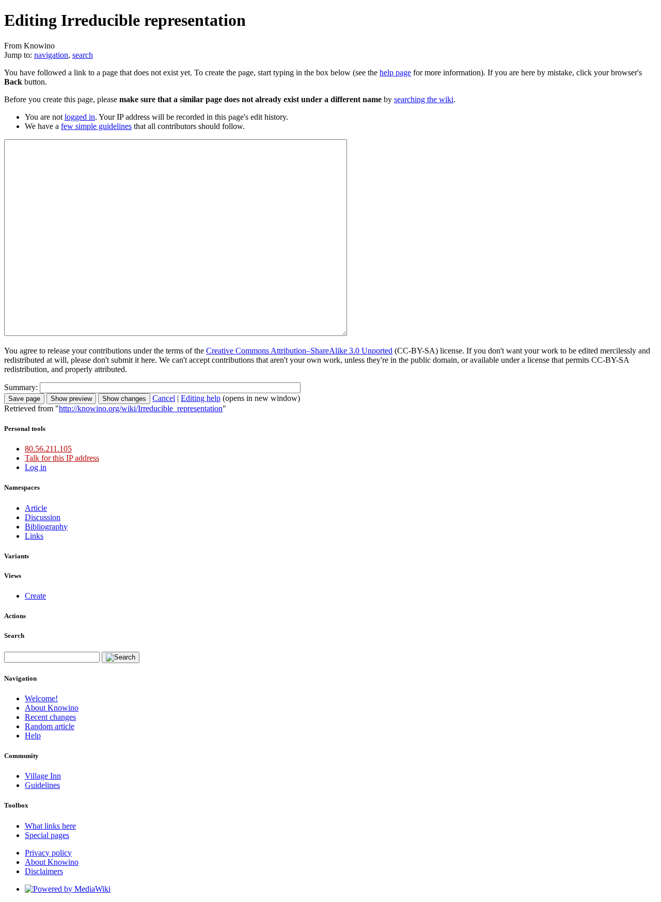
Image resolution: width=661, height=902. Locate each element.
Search (14, 635)
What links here (50, 826)
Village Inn (43, 775)
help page (395, 72)
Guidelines (42, 785)
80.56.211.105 (48, 448)
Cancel (163, 398)
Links (34, 535)
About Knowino (51, 707)
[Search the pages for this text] (120, 657)
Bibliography (46, 526)
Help (33, 735)
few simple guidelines (96, 126)
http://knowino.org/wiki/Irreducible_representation (141, 408)
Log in (35, 467)
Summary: (21, 387)
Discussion (42, 517)
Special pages (47, 835)
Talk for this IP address (62, 458)
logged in (80, 116)
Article (36, 508)
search (82, 55)
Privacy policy (48, 852)
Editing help (201, 398)
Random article (49, 726)
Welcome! (41, 698)
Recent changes (50, 717)
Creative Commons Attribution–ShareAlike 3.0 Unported (299, 350)
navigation (51, 55)
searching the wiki (423, 99)
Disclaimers (44, 871)
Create (35, 595)
